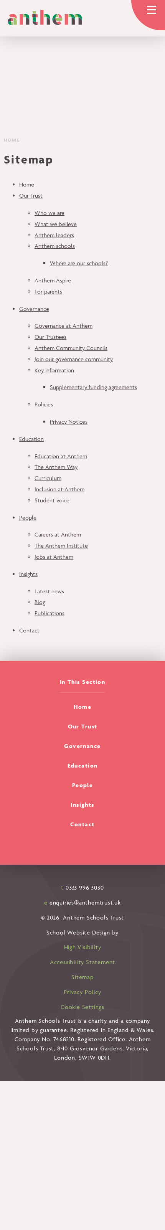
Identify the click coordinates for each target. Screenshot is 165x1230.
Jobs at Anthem (54, 556)
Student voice (52, 500)
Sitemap (82, 977)
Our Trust (31, 195)
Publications (49, 613)
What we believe (56, 224)
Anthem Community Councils (71, 348)
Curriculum (48, 478)
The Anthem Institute (61, 545)
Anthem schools (55, 245)
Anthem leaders (54, 235)
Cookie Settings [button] (82, 1006)
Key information (54, 370)
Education (31, 438)
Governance (34, 308)
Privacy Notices (68, 421)
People (27, 517)
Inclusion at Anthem (59, 489)
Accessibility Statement (82, 962)
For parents (48, 291)
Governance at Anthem (63, 325)
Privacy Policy (82, 992)
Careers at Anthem (58, 534)
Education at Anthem (61, 456)
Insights (28, 574)
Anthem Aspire (53, 280)
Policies (44, 404)
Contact (29, 630)
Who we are (49, 212)
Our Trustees (50, 336)
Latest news (49, 591)
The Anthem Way (56, 467)
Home (12, 140)
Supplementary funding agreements (93, 387)
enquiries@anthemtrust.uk (85, 902)
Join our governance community (74, 359)
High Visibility (82, 947)
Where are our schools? (79, 263)
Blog (40, 602)
